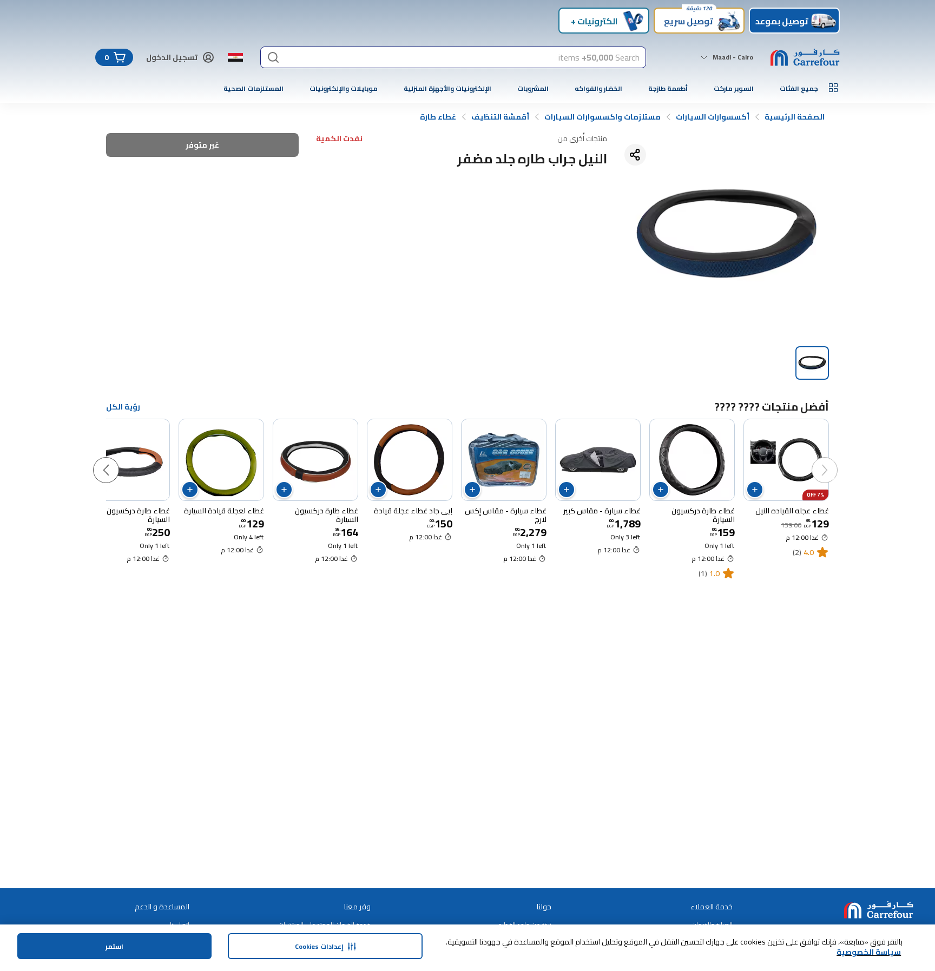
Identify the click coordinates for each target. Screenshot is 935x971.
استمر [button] (114, 946)
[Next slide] (117, 459)
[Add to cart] (754, 489)
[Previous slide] (835, 459)
